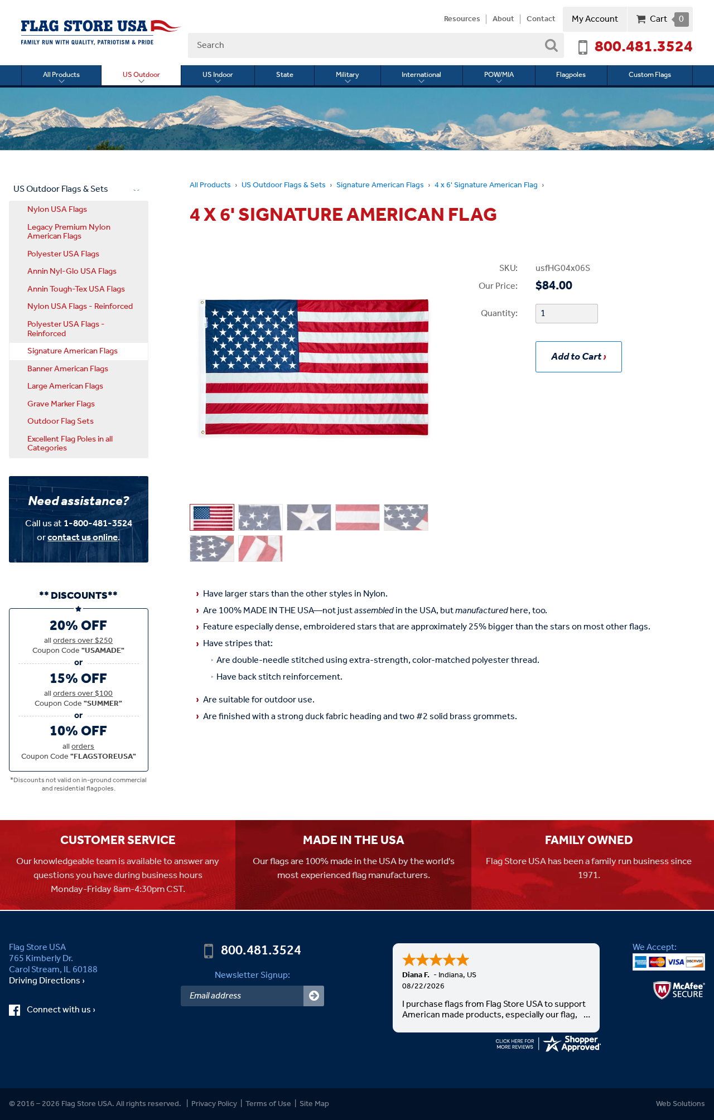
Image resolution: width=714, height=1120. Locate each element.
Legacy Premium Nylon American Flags (68, 232)
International (421, 75)
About (503, 19)
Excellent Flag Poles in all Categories (70, 444)
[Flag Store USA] (101, 32)
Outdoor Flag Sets (60, 421)
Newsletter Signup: (252, 975)
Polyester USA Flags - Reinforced (66, 329)
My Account (595, 19)
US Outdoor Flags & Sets (284, 185)
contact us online (82, 538)
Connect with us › (70, 1010)
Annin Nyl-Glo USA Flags (72, 271)
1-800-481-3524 (98, 524)
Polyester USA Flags (63, 254)
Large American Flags (65, 386)
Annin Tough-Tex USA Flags (76, 289)
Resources (462, 19)
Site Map (314, 1104)
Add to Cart (576, 356)
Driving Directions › (47, 981)
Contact (541, 19)
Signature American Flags (380, 185)
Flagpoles (571, 75)
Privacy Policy (214, 1104)
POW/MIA (499, 75)
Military (347, 75)
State (284, 75)
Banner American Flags (67, 369)
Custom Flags (650, 75)
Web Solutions (680, 1104)
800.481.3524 (644, 47)
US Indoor (217, 75)
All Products (61, 75)
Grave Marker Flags (61, 404)
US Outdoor (141, 75)
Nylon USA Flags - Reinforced (80, 306)
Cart (667, 19)
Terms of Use (268, 1104)
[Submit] (313, 996)
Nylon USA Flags (57, 209)
